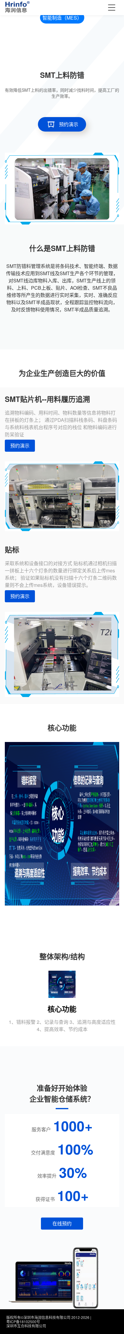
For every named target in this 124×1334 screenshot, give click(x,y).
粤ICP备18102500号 (23, 1321)
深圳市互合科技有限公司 (26, 1325)
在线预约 (62, 1223)
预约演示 (68, 124)
